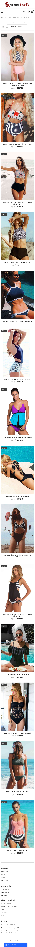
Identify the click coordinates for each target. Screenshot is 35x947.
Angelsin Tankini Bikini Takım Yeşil (17, 792)
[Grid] (3, 26)
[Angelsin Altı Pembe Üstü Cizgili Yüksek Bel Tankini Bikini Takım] (17, 57)
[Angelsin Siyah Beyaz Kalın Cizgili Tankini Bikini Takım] (17, 588)
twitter (5, 896)
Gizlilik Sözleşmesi (7, 903)
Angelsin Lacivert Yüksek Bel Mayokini (17, 379)
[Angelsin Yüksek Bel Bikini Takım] (17, 824)
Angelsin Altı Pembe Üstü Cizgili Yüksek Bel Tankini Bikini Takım (18, 84)
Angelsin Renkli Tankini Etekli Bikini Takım (17, 438)
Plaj (9, 17)
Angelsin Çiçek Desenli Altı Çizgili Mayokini (18, 144)
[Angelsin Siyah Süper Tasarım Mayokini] (17, 707)
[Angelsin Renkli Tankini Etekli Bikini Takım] (17, 411)
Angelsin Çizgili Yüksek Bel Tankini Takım (17, 263)
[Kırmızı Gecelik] (17, 4)
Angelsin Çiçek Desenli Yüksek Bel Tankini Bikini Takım (17, 203)
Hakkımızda (4, 871)
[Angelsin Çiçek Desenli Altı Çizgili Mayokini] (17, 117)
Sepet (3, 874)
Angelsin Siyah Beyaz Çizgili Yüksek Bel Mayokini (17, 556)
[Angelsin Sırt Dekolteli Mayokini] (17, 470)
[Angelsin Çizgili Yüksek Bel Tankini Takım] (17, 236)
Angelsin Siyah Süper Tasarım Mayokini (17, 733)
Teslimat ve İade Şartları (8, 916)
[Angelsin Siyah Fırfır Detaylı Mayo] (17, 648)
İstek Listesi (4, 880)
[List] (7, 26)
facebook (6, 889)
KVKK (2, 909)
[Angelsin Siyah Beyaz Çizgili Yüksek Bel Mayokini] (17, 528)
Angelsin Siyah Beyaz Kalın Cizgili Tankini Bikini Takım (17, 615)
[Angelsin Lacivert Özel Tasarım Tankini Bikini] (17, 295)
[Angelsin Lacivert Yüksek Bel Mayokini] (17, 353)
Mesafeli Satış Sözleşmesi (9, 906)
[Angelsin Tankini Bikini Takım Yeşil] (17, 765)
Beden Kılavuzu (5, 913)
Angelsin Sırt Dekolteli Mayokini (17, 496)
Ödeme (3, 877)
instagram (6, 892)
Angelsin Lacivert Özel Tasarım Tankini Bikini (17, 321)
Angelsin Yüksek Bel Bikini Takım (17, 850)
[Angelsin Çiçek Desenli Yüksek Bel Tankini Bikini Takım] (17, 176)
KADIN (14, 17)
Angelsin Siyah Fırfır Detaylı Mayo (17, 675)
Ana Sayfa (4, 17)
